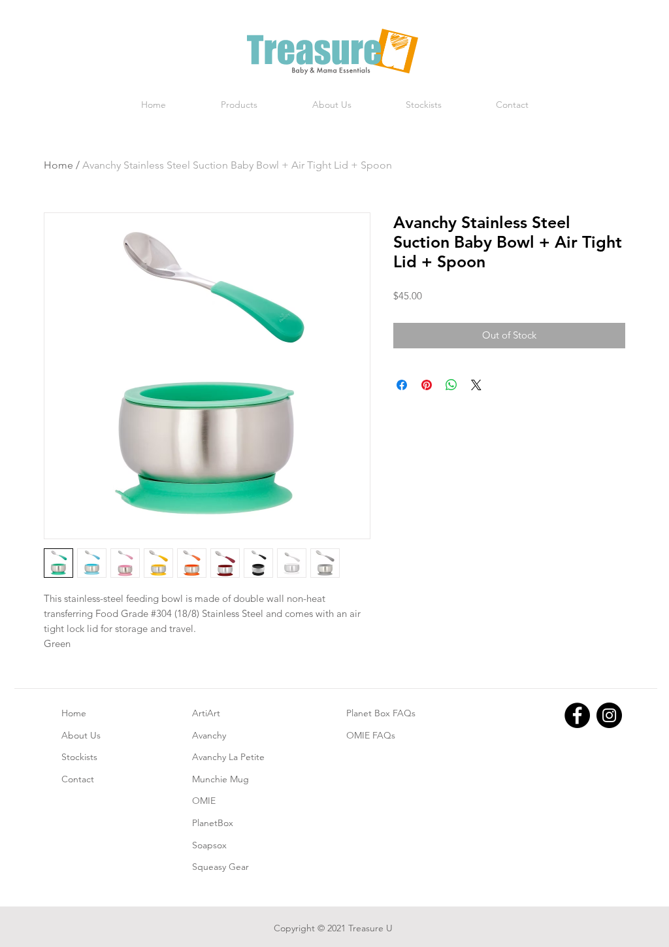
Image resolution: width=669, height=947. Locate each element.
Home (58, 165)
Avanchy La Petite (228, 757)
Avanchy (209, 735)
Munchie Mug (220, 779)
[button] (239, 105)
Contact (77, 779)
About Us (81, 735)
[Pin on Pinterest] (426, 385)
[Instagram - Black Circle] (609, 715)
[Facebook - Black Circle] (577, 715)
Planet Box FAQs (381, 713)
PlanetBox (212, 823)
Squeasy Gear (220, 866)
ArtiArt (206, 713)
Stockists (79, 757)
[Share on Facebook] (402, 385)
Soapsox (209, 845)
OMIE (204, 800)
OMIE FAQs (370, 735)
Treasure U (370, 928)
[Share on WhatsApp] (451, 385)
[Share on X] (476, 385)
